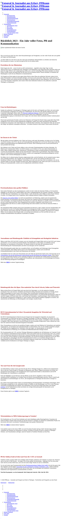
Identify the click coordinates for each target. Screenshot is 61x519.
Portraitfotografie (11, 17)
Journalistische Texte (12, 25)
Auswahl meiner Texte (12, 32)
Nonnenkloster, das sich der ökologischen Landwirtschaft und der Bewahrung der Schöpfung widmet (26, 255)
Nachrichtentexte (11, 31)
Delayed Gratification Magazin (30, 113)
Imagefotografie (11, 15)
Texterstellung (7, 24)
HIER (16, 391)
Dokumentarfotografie (12, 18)
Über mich (6, 35)
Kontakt (6, 37)
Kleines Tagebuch (8, 34)
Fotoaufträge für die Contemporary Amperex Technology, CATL (32, 466)
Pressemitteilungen (11, 30)
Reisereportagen (11, 20)
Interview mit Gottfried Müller (10, 198)
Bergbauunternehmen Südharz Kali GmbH (37, 465)
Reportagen (10, 28)
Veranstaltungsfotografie (13, 21)
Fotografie (6, 14)
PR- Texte (9, 27)
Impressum (3, 482)
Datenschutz (11, 482)
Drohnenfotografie (11, 22)
